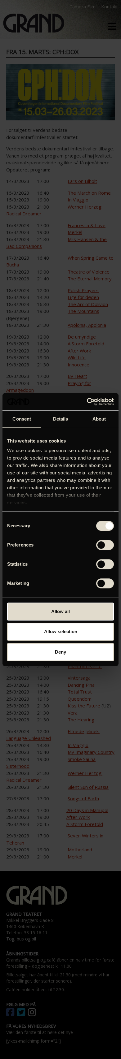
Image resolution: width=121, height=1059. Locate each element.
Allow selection (60, 631)
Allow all (60, 611)
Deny (60, 652)
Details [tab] (60, 418)
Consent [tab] (21, 418)
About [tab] (99, 418)
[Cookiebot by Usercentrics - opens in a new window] (87, 402)
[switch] (105, 545)
